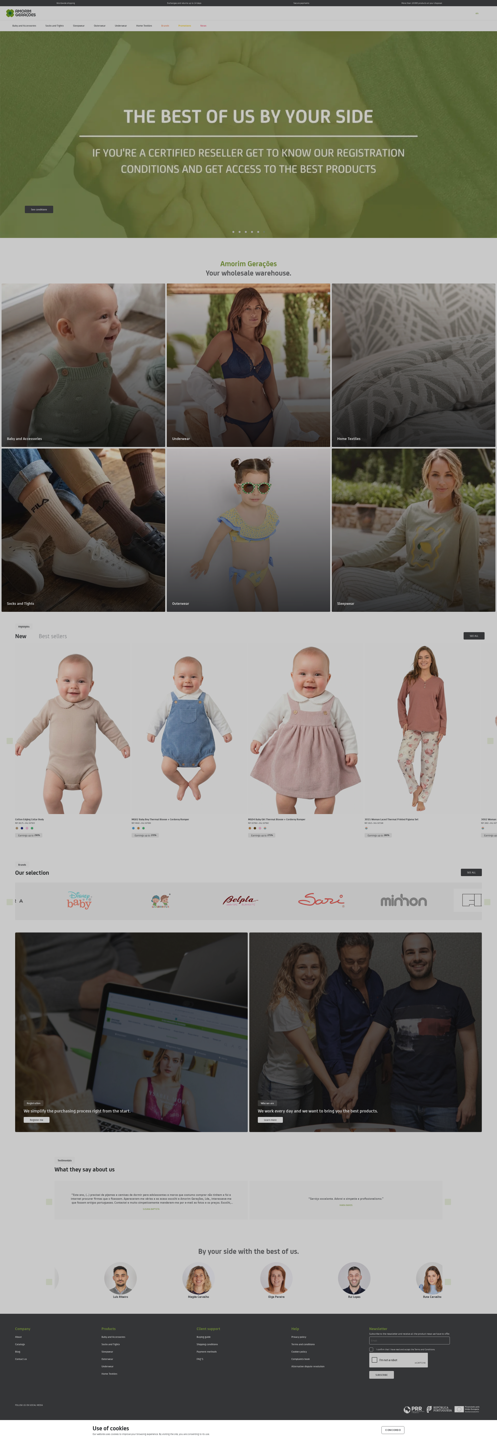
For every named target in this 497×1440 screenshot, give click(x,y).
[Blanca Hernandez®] (335, 900)
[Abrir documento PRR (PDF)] (441, 1409)
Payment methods (207, 1351)
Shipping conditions (207, 1344)
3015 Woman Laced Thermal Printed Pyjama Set (391, 819)
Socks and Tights (54, 25)
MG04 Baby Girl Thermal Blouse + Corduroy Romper (276, 819)
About (18, 1337)
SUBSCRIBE (381, 1375)
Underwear (121, 25)
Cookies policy (299, 1351)
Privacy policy (298, 1337)
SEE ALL (474, 636)
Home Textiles (144, 25)
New (20, 636)
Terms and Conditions (424, 1349)
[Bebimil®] (174, 900)
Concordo (393, 1430)
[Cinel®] (416, 900)
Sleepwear (79, 25)
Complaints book (300, 1359)
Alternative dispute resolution (307, 1366)
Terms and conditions (303, 1344)
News (203, 25)
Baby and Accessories (24, 25)
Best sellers (53, 636)
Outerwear (100, 25)
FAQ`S (200, 1359)
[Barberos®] (254, 900)
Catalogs (20, 1344)
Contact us (21, 1359)
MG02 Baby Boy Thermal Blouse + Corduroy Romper (160, 819)
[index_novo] (21, 13)
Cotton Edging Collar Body (29, 819)
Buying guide (204, 1337)
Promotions (184, 25)
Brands (165, 25)
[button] (233, 232)
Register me (36, 1120)
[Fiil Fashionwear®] (93, 900)
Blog (17, 1351)
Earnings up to (29, 835)
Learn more (37, 211)
